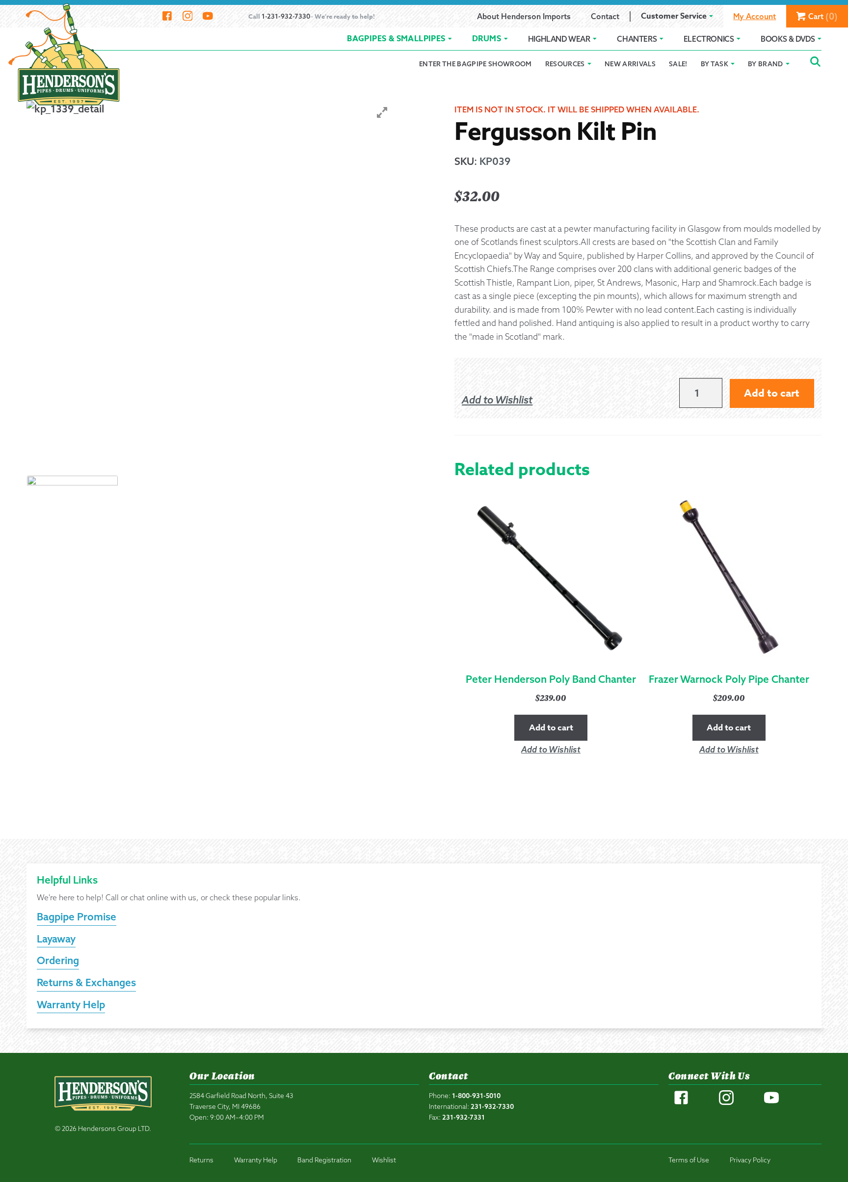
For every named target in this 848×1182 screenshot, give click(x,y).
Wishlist (384, 1159)
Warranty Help (71, 1004)
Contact (605, 16)
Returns (201, 1159)
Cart (823, 16)
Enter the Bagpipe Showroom (475, 63)
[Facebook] (167, 16)
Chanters (637, 39)
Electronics (709, 39)
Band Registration (324, 1159)
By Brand (765, 63)
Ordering (58, 960)
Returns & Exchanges (86, 982)
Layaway (56, 938)
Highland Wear (559, 39)
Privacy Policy (750, 1159)
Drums (486, 39)
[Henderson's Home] (103, 1114)
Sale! (678, 63)
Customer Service (674, 16)
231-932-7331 (463, 1117)
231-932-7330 (492, 1106)
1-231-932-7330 (286, 16)
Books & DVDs (788, 39)
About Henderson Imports (524, 16)
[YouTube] (208, 16)
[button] (497, 400)
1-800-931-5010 (476, 1095)
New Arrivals (630, 63)
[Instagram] (187, 16)
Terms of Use (688, 1159)
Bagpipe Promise (76, 916)
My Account (754, 16)
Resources (565, 63)
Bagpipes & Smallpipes (396, 39)
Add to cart (771, 393)
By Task (714, 63)
